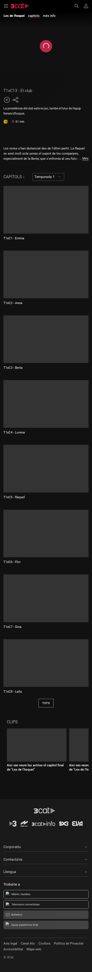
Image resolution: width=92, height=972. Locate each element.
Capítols (12, 176)
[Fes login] (86, 6)
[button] (46, 846)
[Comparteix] (15, 99)
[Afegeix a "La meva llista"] (6, 99)
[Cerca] (78, 6)
